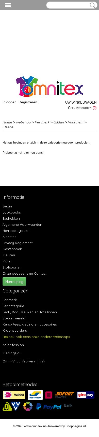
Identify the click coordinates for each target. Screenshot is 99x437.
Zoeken (91, 5)
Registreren (28, 102)
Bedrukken (11, 218)
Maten (7, 261)
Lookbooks (12, 212)
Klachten (9, 237)
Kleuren (9, 255)
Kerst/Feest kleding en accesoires (30, 324)
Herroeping (14, 281)
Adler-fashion (13, 345)
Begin (7, 206)
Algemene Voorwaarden (22, 224)
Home (7, 122)
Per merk (42, 122)
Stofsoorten (12, 267)
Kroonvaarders (15, 330)
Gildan (59, 122)
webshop (23, 122)
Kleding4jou (12, 353)
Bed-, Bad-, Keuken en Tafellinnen (30, 312)
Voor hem (76, 122)
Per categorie (13, 306)
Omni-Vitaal (12, 361)
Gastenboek (12, 249)
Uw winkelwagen (80, 102)
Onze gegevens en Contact (24, 273)
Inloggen (9, 102)
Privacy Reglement (17, 243)
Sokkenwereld (14, 318)
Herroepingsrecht (16, 231)
